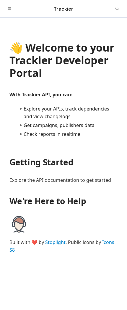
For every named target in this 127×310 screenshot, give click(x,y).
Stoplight (55, 242)
